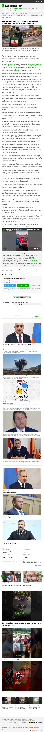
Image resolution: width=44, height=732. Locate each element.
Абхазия (3, 8)
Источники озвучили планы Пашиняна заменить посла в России (17, 344)
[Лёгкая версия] (6, 1)
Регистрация (18, 315)
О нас (2, 722)
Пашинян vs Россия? (22, 15)
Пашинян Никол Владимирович (10, 492)
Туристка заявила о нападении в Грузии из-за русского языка (7, 707)
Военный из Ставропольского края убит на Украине (32, 556)
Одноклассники (13, 261)
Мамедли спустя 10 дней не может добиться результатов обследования (18, 432)
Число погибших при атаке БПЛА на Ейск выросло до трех (11, 556)
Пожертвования (23, 722)
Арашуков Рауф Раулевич (8, 517)
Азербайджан (15, 8)
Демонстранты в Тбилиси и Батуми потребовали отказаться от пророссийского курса (11, 585)
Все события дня (38, 565)
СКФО (36, 11)
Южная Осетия (15, 13)
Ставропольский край (5, 13)
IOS (23, 253)
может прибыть (17, 70)
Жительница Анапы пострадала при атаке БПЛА (31, 551)
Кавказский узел (11, 64)
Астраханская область (26, 8)
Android (19, 253)
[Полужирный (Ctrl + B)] (15, 304)
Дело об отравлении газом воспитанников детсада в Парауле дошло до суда (32, 562)
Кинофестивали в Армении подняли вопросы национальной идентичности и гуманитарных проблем (20, 402)
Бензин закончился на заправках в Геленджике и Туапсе (30, 584)
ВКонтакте (6, 261)
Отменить (37, 316)
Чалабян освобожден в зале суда (10, 460)
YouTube (6, 263)
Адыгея (11, 8)
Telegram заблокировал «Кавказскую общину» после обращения (16, 692)
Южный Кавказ (21, 13)
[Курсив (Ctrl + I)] (17, 304)
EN (4, 1)
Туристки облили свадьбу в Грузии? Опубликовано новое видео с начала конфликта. (20, 659)
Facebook (31, 260)
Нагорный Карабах (5, 11)
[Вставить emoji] (24, 304)
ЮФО (26, 13)
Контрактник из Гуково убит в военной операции (11, 551)
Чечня (11, 13)
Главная (3, 17)
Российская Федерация (13, 11)
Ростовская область (21, 11)
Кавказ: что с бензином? (7, 15)
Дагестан (6, 10)
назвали (39, 73)
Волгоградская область (35, 8)
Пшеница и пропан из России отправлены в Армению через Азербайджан (19, 349)
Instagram (36, 260)
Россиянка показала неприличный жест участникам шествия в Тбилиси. (20, 708)
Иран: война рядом (23, 226)
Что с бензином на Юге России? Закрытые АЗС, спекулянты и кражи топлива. (34, 708)
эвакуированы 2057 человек (35, 64)
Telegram (31, 257)
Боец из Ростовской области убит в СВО (12, 561)
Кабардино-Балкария (17, 10)
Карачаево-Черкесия (29, 10)
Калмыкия (23, 10)
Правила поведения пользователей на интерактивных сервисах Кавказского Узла (26, 727)
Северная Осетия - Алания (30, 11)
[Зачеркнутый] (22, 304)
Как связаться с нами (12, 722)
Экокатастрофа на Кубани (37, 15)
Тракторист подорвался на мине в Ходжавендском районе (15, 375)
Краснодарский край (37, 10)
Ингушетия (11, 10)
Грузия (3, 10)
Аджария (7, 8)
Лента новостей (8, 17)
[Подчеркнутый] (19, 304)
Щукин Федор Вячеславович (9, 543)
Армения (20, 8)
